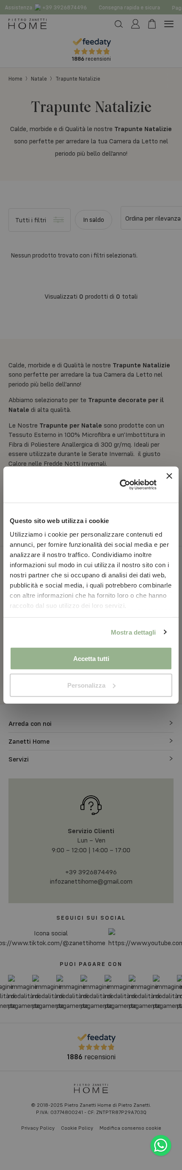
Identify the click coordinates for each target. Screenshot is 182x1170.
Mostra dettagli (133, 631)
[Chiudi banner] (169, 484)
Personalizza (86, 685)
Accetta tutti (91, 658)
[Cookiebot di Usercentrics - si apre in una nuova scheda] (120, 484)
